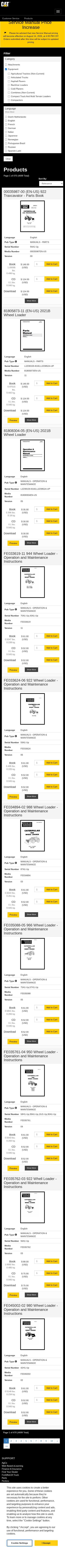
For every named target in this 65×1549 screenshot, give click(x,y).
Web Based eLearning (12, 1466)
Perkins (5, 1481)
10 (51, 1441)
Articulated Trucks (19, 77)
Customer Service (10, 18)
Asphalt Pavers (18, 81)
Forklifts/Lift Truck (10, 1475)
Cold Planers (17, 89)
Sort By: (43, 178)
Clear (8, 159)
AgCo (4, 1463)
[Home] (32, 4)
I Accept (46, 1543)
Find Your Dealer (10, 1472)
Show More (9, 112)
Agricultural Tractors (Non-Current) (27, 73)
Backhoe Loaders (19, 85)
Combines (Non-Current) (23, 92)
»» (6, 1446)
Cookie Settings (19, 1543)
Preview (13, 420)
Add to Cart (51, 264)
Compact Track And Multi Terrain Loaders (31, 96)
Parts (4, 1478)
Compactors (17, 100)
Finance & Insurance (12, 1469)
